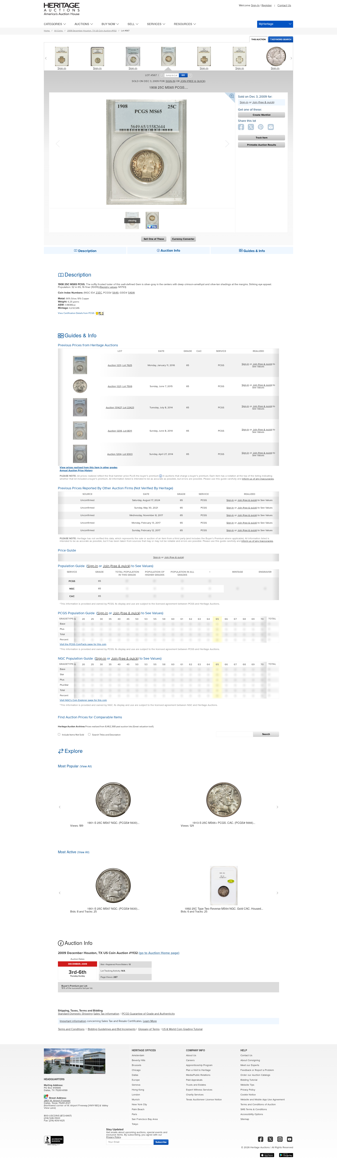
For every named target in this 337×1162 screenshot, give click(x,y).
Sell (131, 24)
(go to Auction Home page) (159, 953)
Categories (53, 24)
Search (266, 734)
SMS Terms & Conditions (253, 1109)
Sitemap (244, 1119)
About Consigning (250, 1060)
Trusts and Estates (196, 1085)
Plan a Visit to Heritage (198, 1070)
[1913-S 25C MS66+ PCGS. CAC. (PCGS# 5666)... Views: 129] (223, 797)
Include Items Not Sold (73, 735)
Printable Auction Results (261, 144)
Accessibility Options (251, 1114)
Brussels (136, 1065)
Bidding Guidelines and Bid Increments (112, 1029)
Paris (134, 1114)
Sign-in (62, 68)
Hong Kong (138, 1090)
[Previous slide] (46, 58)
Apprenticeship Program (199, 1065)
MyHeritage (266, 24)
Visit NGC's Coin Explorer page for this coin (83, 700)
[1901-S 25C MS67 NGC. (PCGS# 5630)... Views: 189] (113, 797)
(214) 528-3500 (52, 1118)
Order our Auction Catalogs (255, 1075)
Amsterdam (138, 1055)
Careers (190, 1060)
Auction (258, 39)
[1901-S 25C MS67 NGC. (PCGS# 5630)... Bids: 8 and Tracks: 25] (113, 883)
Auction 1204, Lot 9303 (120, 454)
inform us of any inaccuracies (258, 479)
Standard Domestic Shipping (75, 1013)
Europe (136, 1080)
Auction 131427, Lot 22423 (120, 407)
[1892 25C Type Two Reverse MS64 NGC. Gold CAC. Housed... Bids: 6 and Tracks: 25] (223, 883)
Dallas (135, 1075)
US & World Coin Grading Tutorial (182, 1029)
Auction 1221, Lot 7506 (120, 386)
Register (267, 5)
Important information (73, 1021)
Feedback (245, 1070)
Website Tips (247, 1085)
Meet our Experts (249, 1065)
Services (154, 24)
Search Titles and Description (106, 735)
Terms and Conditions (71, 1029)
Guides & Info (254, 251)
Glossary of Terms (149, 1029)
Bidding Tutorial (248, 1080)
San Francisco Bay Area (145, 1119)
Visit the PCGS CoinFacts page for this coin (83, 644)
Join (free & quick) (192, 81)
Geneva (136, 1085)
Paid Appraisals (194, 1080)
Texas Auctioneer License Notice (204, 1099)
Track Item (261, 137)
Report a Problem (264, 1070)
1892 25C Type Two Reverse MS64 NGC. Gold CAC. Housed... (224, 908)
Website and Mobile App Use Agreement (262, 1099)
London (136, 1094)
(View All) (86, 766)
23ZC (99, 292)
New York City (139, 1104)
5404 (131, 292)
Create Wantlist (261, 114)
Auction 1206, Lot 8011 (120, 431)
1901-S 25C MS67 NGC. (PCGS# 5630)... (113, 822)
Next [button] (226, 143)
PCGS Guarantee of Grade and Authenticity (148, 1013)
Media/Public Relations (198, 1075)
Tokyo (135, 1124)
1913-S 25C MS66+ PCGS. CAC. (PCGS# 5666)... (223, 822)
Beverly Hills (138, 1060)
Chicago (136, 1070)
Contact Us (284, 5)
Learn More (150, 1021)
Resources (183, 24)
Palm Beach (138, 1109)
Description (87, 251)
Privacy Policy (247, 1090)
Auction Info (170, 250)
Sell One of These (154, 238)
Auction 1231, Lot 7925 (120, 365)
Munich (136, 1099)
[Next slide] (290, 58)
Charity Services (195, 1094)
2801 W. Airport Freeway (57, 1100)
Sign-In (255, 5)
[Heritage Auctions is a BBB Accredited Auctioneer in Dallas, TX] (54, 1141)
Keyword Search (281, 39)
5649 (115, 292)
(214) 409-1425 (57, 1120)
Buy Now (108, 24)
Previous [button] (57, 143)
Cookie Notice (248, 1094)
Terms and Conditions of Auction (258, 1104)
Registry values (108, 287)
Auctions (82, 24)
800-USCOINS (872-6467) (57, 1116)
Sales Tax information (106, 1013)
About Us (191, 1055)
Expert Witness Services (199, 1090)
